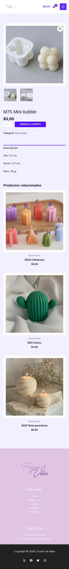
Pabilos (34, 504)
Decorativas (21, 133)
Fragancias (34, 500)
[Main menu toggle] (63, 6)
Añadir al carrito (30, 124)
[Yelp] (24, 560)
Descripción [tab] (10, 147)
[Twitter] (38, 560)
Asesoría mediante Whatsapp (34, 538)
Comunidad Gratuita (34, 534)
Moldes (34, 507)
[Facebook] (31, 560)
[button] (60, 29)
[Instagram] (45, 560)
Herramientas (34, 511)
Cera (34, 496)
